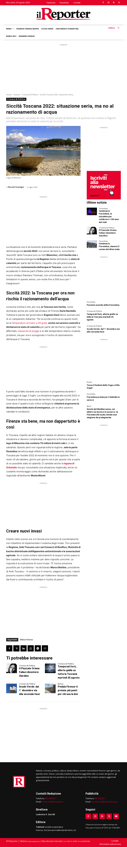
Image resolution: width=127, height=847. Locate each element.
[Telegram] (38, 648)
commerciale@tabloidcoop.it (104, 801)
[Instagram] (108, 2)
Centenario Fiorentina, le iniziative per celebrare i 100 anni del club (109, 216)
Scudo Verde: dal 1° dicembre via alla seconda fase (29, 690)
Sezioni (17, 94)
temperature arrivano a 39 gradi (29, 322)
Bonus (60, 684)
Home (9, 94)
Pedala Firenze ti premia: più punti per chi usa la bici (68, 690)
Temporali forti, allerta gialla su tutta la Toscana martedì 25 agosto (102, 317)
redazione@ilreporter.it (52, 801)
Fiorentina (103, 208)
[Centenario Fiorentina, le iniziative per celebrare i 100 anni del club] (92, 211)
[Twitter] (119, 2)
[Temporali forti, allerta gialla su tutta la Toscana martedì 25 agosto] (50, 668)
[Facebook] (103, 2)
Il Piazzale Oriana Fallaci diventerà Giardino (29, 672)
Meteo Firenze (26, 639)
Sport (89, 406)
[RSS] (114, 2)
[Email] (45, 648)
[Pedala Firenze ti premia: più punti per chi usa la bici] (50, 688)
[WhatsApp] (31, 648)
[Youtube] (116, 816)
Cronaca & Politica (30, 94)
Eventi (89, 382)
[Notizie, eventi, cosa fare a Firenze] (63, 13)
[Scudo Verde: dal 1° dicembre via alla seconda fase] (11, 688)
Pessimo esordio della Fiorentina (103, 305)
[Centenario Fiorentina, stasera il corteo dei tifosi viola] (92, 244)
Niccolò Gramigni (16, 187)
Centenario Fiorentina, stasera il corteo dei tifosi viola (109, 246)
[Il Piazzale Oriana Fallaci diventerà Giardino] (11, 668)
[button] (114, 28)
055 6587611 (50, 798)
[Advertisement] (63, 68)
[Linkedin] (23, 648)
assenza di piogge (29, 331)
